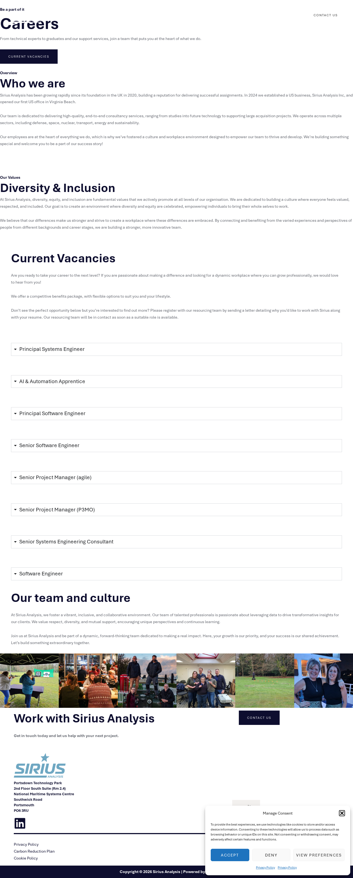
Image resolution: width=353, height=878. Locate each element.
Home (146, 15)
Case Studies (262, 15)
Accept (230, 855)
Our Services (172, 15)
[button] (342, 813)
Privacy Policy (265, 867)
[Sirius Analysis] (26, 14)
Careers (231, 15)
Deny (271, 855)
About (288, 15)
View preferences (319, 855)
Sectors (203, 15)
